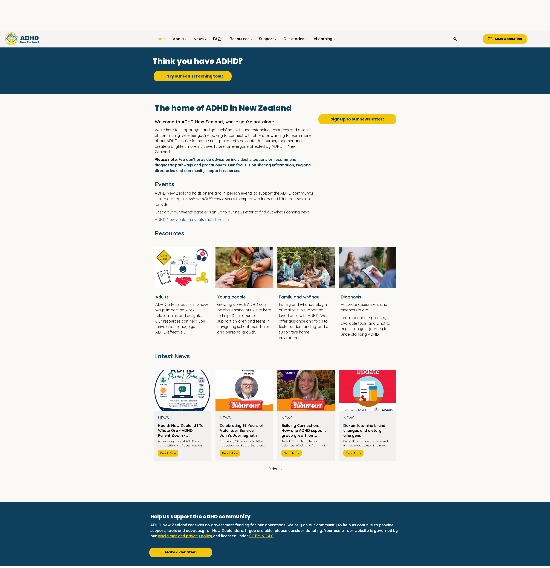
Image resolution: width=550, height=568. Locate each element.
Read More (168, 453)
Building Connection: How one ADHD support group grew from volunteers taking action (304, 430)
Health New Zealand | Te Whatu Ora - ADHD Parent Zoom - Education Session (180, 430)
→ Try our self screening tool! (192, 76)
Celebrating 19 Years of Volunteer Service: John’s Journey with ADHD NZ (242, 430)
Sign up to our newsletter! (357, 119)
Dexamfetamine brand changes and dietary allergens (364, 430)
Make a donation (181, 552)
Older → (275, 468)
